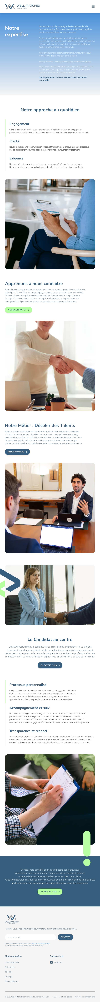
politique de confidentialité (40, 943)
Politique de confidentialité (85, 997)
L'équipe (9, 976)
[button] (92, 7)
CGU (54, 997)
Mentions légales (65, 997)
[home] (22, 6)
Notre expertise (12, 962)
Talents (8, 971)
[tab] (50, 127)
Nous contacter (11, 981)
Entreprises (10, 967)
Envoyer (65, 937)
